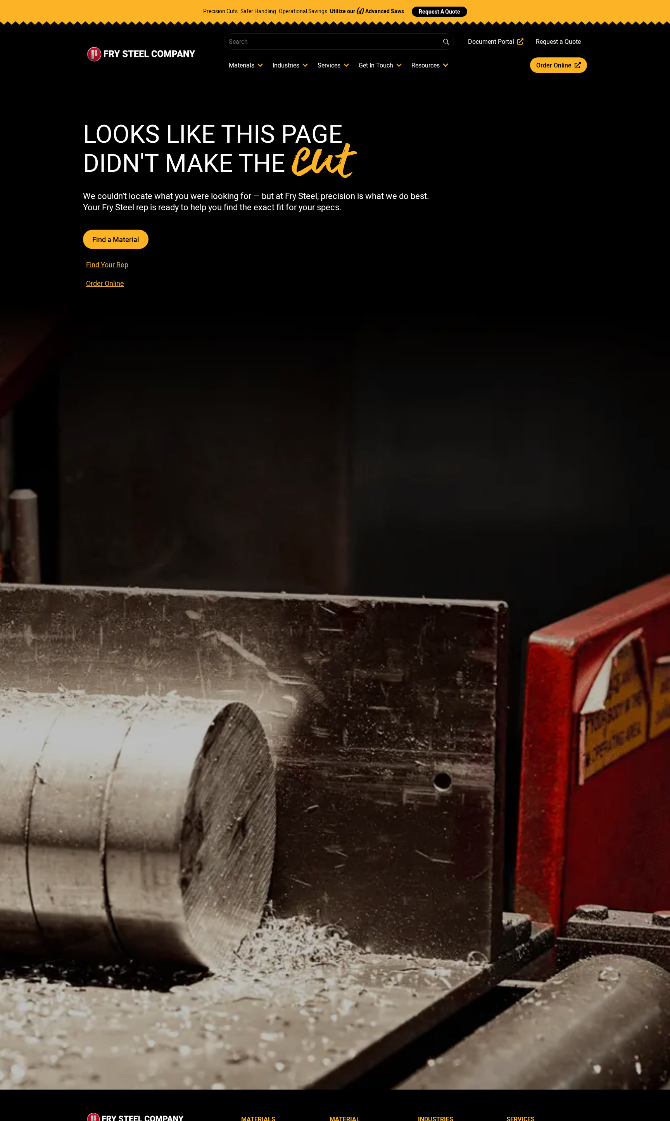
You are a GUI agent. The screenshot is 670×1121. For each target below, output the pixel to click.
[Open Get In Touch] (399, 65)
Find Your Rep (107, 264)
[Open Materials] (260, 65)
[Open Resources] (445, 65)
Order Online (105, 283)
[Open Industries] (305, 65)
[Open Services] (346, 65)
